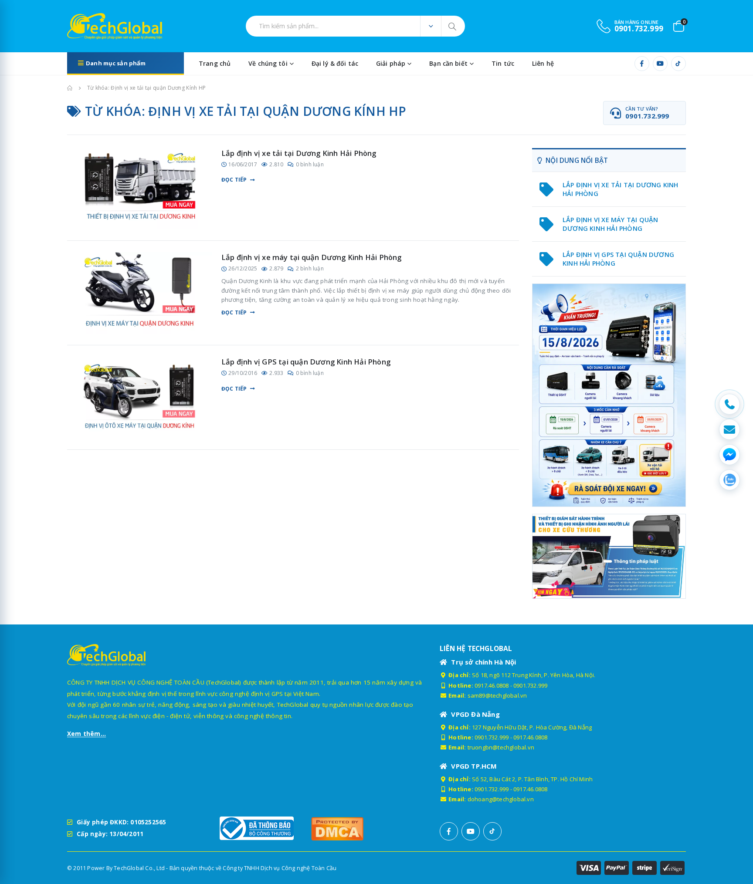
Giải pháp (390, 63)
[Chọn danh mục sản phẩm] (430, 26)
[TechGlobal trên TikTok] (678, 63)
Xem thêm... (86, 734)
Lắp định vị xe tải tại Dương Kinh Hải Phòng (298, 153)
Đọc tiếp (234, 179)
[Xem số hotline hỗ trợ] (729, 404)
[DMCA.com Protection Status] (352, 828)
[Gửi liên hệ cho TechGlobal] (729, 429)
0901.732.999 (530, 685)
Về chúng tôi (268, 63)
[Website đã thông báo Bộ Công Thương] (261, 828)
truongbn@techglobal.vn (501, 747)
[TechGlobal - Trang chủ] (91, 26)
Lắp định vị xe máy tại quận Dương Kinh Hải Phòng (311, 257)
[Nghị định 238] (609, 395)
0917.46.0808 (492, 685)
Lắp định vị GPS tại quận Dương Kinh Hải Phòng (305, 362)
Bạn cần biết (448, 63)
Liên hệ (543, 63)
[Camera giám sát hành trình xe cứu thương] (609, 556)
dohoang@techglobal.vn (501, 799)
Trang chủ (215, 63)
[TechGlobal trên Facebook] (641, 63)
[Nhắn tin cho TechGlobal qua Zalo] (729, 479)
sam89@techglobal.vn (497, 695)
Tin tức (503, 63)
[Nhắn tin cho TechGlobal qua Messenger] (729, 454)
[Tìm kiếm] (453, 26)
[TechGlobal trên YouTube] (660, 63)
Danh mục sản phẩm (116, 63)
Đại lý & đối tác (335, 63)
